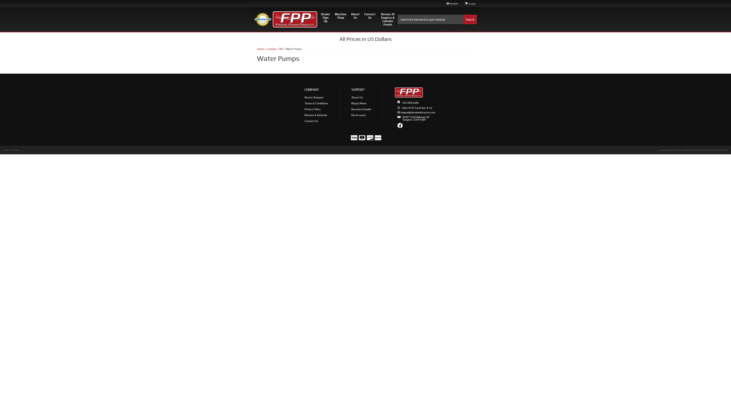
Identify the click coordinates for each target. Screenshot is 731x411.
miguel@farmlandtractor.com (418, 112)
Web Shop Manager (719, 150)
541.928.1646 (410, 102)
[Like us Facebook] (400, 126)
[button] (437, 19)
